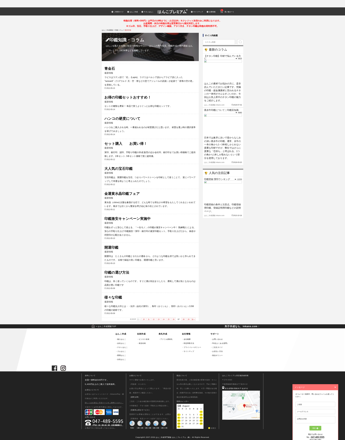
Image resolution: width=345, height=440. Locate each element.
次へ (193, 319)
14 (164, 319)
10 (144, 319)
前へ (139, 319)
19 (188, 319)
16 (174, 319)
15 (169, 319)
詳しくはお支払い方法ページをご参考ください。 (104, 403)
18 (183, 319)
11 (149, 319)
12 (154, 319)
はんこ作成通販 (107, 30)
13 (159, 319)
